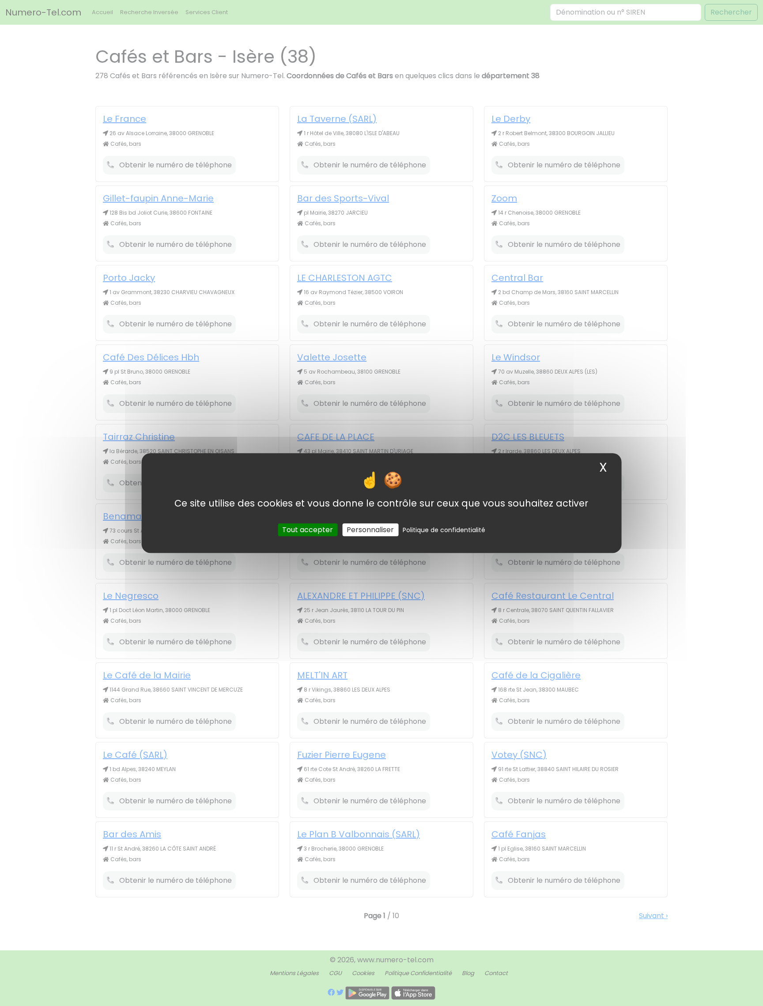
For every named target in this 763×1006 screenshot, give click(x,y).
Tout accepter (307, 530)
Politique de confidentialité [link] (444, 530)
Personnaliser (370, 530)
